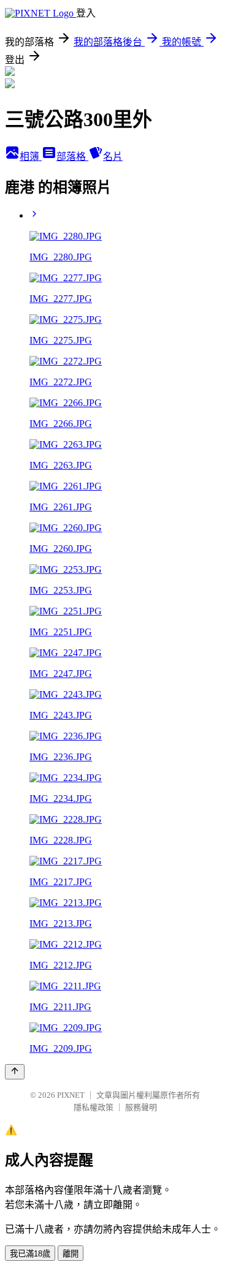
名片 (113, 156)
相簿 (31, 156)
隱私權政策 (93, 1107)
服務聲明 (141, 1107)
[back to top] (15, 1071)
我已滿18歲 (30, 1253)
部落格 (72, 156)
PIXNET (71, 1095)
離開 (71, 1253)
